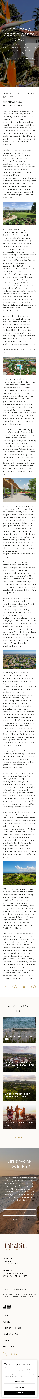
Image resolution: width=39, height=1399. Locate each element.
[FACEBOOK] (5, 1354)
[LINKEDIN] (16, 1354)
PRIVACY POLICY (10, 1346)
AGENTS (6, 1322)
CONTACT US (8, 1340)
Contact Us (19, 1213)
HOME (5, 1316)
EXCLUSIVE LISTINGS (12, 1328)
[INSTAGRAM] (11, 1354)
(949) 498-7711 (9, 1261)
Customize (19, 1387)
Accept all (19, 1393)
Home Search (19, 1220)
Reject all (19, 1381)
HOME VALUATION (11, 1334)
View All (19, 1137)
